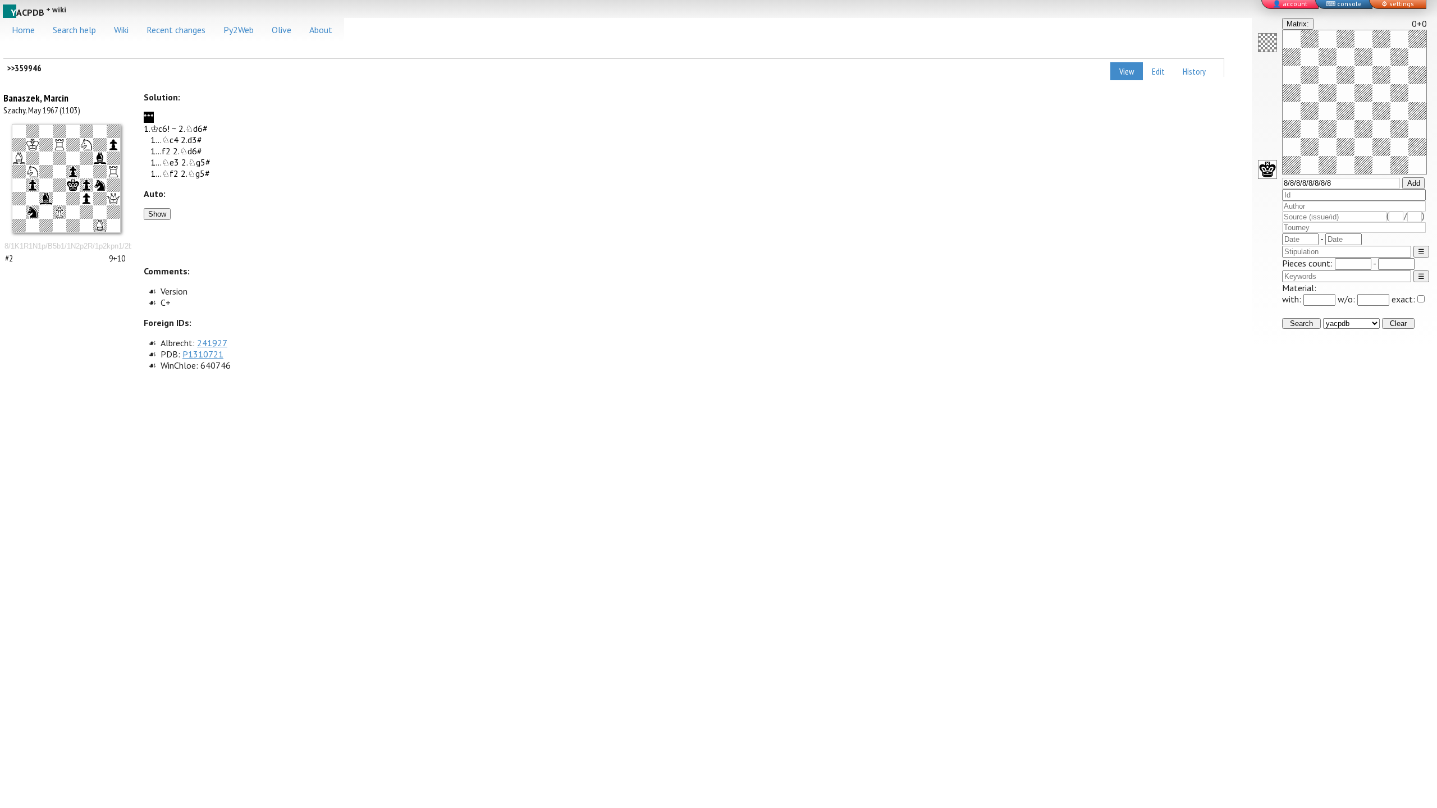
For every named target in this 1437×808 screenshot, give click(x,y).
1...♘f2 (164, 173)
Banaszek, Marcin (35, 97)
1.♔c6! (157, 128)
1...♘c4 (164, 139)
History (1194, 71)
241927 (212, 342)
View (1126, 71)
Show (157, 214)
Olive (281, 29)
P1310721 (202, 354)
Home (23, 29)
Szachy (14, 110)
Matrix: (1298, 24)
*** (149, 117)
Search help (74, 29)
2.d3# (191, 139)
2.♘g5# (195, 162)
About (320, 29)
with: (1292, 299)
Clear (1398, 323)
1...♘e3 (164, 162)
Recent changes (176, 29)
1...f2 (160, 151)
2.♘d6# (193, 128)
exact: (1403, 299)
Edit (1158, 71)
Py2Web (238, 29)
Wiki (121, 29)
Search (1301, 323)
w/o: (1347, 299)
